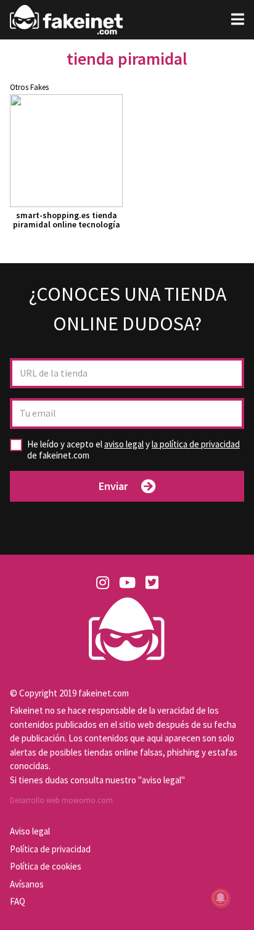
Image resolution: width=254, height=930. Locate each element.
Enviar (113, 486)
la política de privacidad (196, 444)
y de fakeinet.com (133, 450)
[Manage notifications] (221, 898)
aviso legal (124, 444)
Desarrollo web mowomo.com (61, 800)
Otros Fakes (29, 87)
